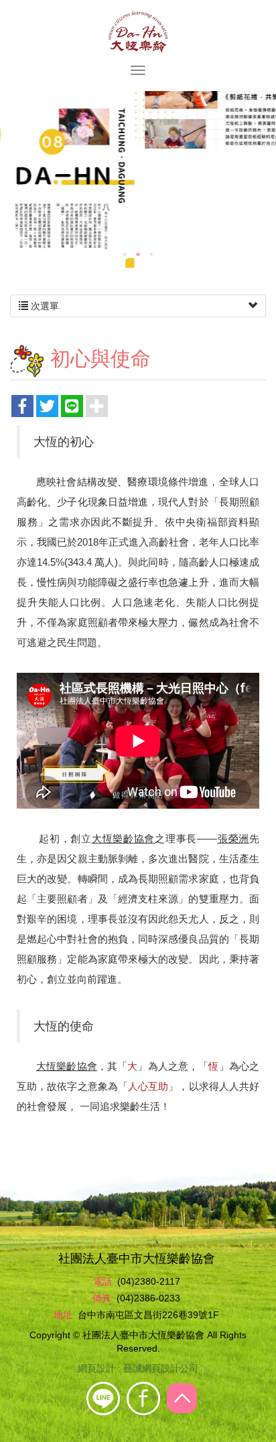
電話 (102, 1281)
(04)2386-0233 (148, 1298)
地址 (63, 1314)
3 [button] (151, 254)
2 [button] (138, 254)
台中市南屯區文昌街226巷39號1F (148, 1314)
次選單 (43, 306)
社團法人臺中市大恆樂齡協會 (138, 31)
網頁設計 (96, 1368)
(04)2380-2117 (148, 1281)
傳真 (101, 1298)
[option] (138, 120)
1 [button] (124, 254)
